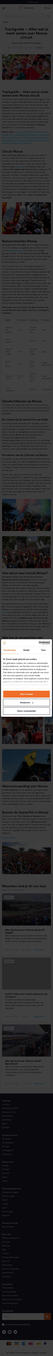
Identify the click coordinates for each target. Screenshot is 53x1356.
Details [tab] (26, 650)
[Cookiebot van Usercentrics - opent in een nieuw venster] (39, 643)
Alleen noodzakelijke (26, 711)
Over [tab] (43, 650)
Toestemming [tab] (9, 650)
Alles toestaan (26, 694)
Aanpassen (25, 702)
